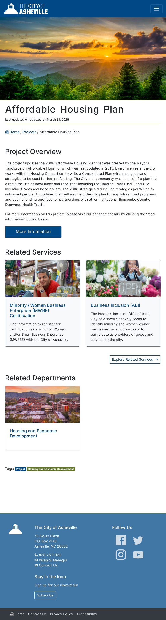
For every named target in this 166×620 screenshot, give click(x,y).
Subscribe (45, 595)
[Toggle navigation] (156, 8)
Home (19, 614)
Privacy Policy (61, 614)
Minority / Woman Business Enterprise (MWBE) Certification (38, 310)
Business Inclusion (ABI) (115, 305)
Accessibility (87, 614)
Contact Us (48, 565)
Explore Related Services (132, 359)
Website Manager (53, 560)
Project (20, 469)
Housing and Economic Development (33, 433)
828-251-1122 (50, 555)
